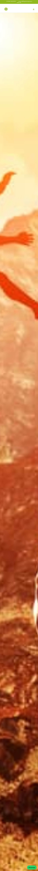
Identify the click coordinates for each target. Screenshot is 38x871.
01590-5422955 (11, 1)
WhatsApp (31, 867)
